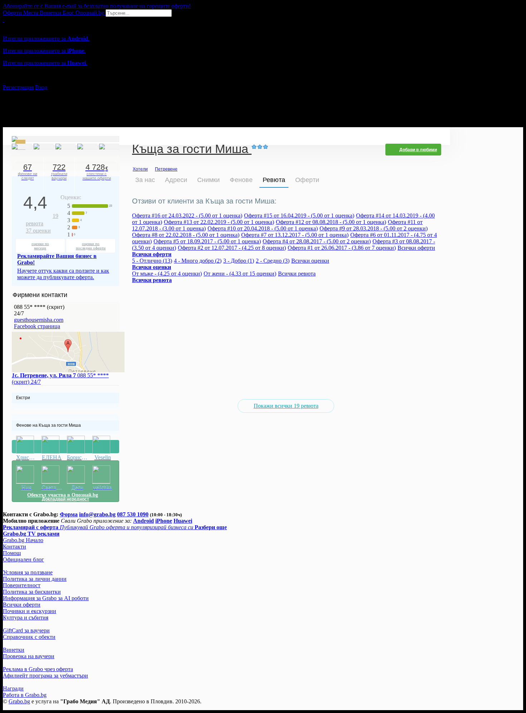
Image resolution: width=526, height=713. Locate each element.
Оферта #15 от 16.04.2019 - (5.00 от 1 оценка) (299, 215)
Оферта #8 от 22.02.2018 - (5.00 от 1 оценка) (185, 235)
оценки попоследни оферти (91, 245)
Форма (69, 514)
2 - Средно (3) (272, 261)
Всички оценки (310, 261)
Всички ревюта (297, 274)
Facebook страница (37, 326)
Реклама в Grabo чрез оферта (38, 669)
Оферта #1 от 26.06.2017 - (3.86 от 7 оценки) (342, 248)
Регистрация (18, 87)
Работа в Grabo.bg (25, 695)
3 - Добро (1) (238, 261)
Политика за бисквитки (32, 592)
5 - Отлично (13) (152, 261)
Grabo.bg (19, 701)
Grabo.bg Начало (23, 540)
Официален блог (23, 559)
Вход (41, 87)
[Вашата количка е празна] (3, 20)
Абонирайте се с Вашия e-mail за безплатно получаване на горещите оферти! (97, 6)
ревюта (42, 219)
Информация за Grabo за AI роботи (46, 598)
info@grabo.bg (97, 514)
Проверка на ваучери (28, 656)
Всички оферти (416, 248)
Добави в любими (418, 149)
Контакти (14, 547)
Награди (13, 688)
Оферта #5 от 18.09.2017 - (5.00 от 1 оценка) (207, 241)
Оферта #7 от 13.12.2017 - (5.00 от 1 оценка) (295, 235)
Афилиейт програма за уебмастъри (45, 676)
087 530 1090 (132, 514)
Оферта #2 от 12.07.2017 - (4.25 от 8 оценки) (232, 248)
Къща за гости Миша (192, 149)
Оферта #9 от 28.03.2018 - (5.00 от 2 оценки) (374, 228)
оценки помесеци (40, 245)
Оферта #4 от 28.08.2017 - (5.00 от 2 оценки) (317, 241)
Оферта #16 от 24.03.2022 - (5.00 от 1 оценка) (187, 215)
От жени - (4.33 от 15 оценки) (240, 274)
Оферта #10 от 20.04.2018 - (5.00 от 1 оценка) (263, 228)
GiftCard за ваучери (26, 630)
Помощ (12, 553)
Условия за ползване (28, 572)
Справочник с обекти (29, 637)
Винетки (13, 650)
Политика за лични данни (35, 579)
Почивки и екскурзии (29, 611)
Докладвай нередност (65, 446)
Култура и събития (25, 617)
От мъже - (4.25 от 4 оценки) (167, 274)
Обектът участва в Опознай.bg (62, 495)
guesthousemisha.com (38, 320)
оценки (38, 231)
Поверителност (21, 585)
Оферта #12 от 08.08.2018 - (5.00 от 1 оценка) (331, 222)
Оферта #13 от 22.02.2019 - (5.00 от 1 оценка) (219, 222)
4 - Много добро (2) (197, 261)
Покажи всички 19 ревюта (286, 406)
